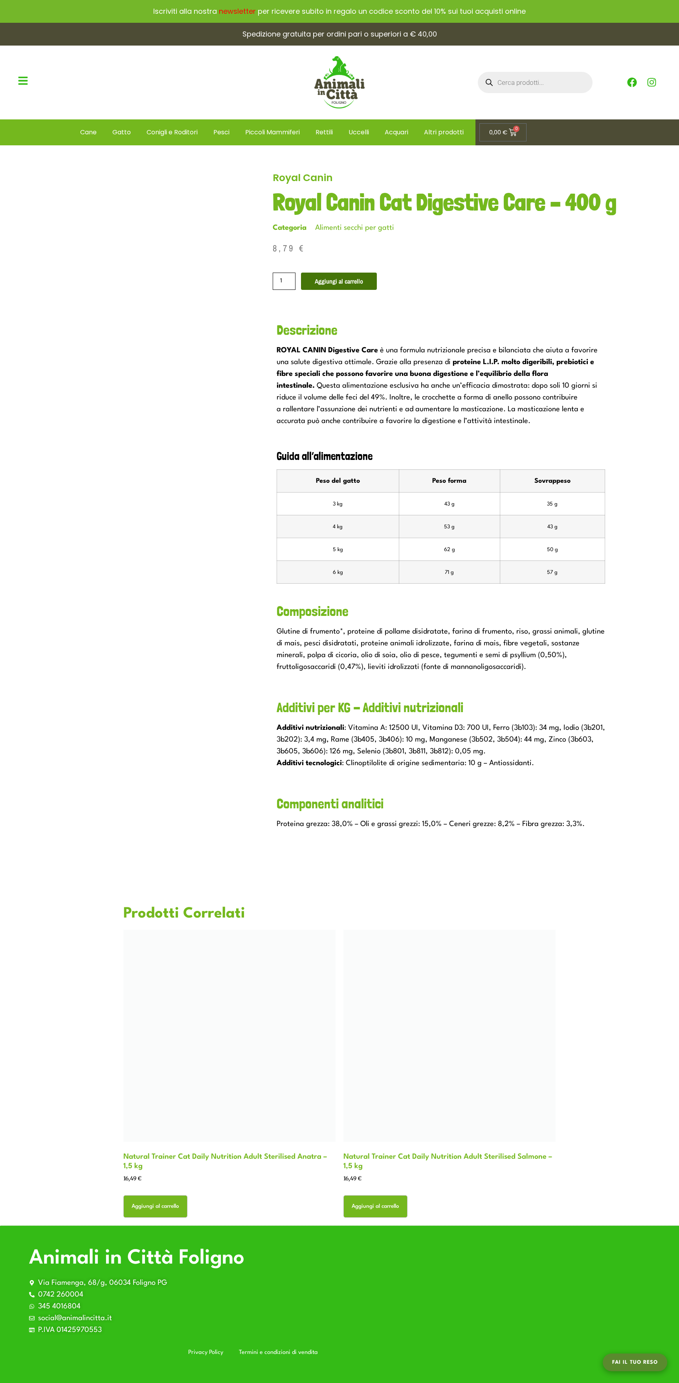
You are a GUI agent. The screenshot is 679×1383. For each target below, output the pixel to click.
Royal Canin (303, 178)
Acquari (396, 132)
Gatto (121, 132)
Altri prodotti (444, 132)
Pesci (221, 132)
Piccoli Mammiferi (272, 132)
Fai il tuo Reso (635, 1362)
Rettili (324, 132)
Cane (88, 132)
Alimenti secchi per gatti (354, 227)
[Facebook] (632, 82)
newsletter (237, 11)
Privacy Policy (205, 1353)
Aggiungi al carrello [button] (155, 1206)
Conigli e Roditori (172, 132)
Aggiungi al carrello (339, 281)
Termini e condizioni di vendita (278, 1353)
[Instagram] (651, 82)
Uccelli (359, 132)
